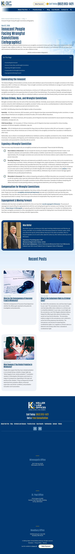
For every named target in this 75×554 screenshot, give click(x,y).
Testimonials (48, 424)
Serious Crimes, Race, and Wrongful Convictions (17, 65)
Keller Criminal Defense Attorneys (10, 18)
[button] (71, 9)
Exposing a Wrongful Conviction (13, 68)
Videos (60, 424)
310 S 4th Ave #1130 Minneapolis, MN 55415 (37, 464)
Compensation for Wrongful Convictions (15, 70)
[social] (40, 428)
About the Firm (5, 424)
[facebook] (35, 428)
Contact (55, 424)
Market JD (34, 546)
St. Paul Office (37, 494)
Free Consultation (40, 417)
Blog (48, 10)
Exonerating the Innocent (11, 62)
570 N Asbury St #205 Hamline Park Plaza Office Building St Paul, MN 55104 (37, 500)
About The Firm (23, 10)
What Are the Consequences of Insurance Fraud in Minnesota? (18, 299)
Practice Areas (37, 10)
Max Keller (27, 224)
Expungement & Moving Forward (13, 73)
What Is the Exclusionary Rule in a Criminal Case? (55, 299)
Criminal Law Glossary (20, 424)
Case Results (55, 10)
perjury (64, 168)
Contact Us (64, 10)
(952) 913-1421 (66, 4)
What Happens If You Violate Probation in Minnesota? (18, 365)
